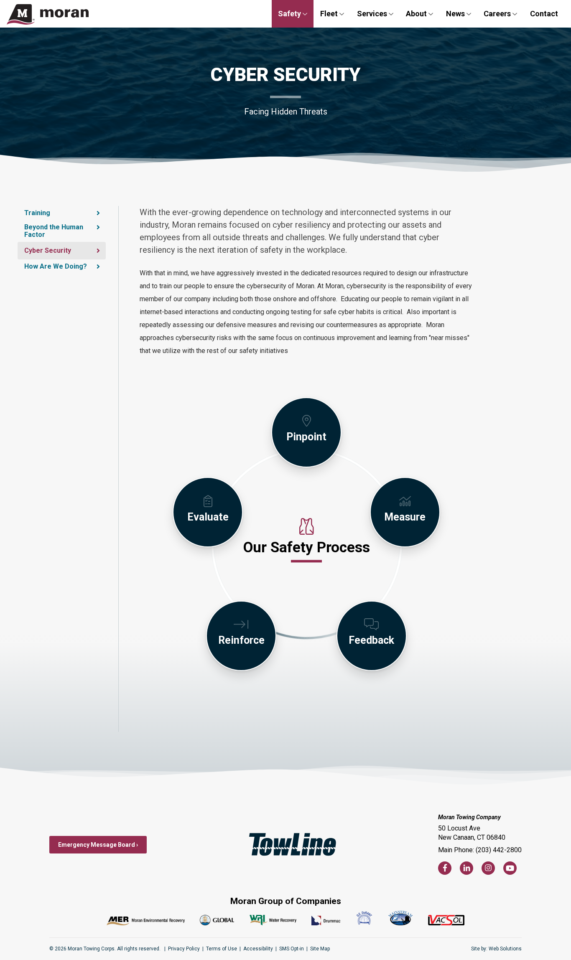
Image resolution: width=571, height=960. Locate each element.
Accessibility (258, 949)
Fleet (329, 13)
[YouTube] (510, 868)
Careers (497, 13)
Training (37, 213)
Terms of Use (221, 949)
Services (372, 13)
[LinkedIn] (466, 868)
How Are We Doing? (55, 266)
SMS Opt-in (291, 949)
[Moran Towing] (47, 14)
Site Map (320, 949)
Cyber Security (47, 250)
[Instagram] (488, 868)
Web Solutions (505, 949)
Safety (289, 13)
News (455, 13)
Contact (544, 13)
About (416, 13)
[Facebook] (444, 868)
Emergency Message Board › (98, 844)
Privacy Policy (184, 949)
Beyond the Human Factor (53, 231)
